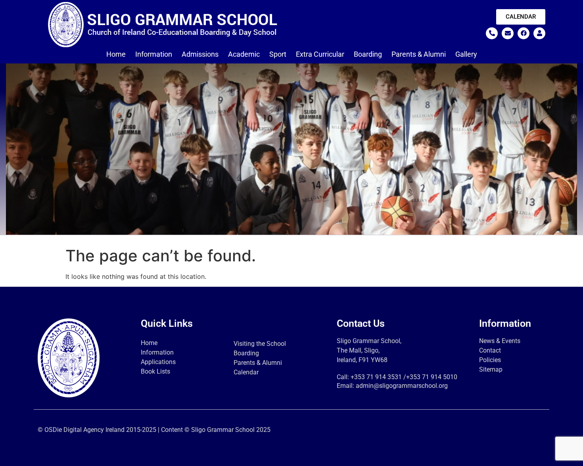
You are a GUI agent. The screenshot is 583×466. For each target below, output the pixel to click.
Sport (277, 54)
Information (153, 54)
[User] (539, 33)
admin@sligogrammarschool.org (402, 385)
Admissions (200, 54)
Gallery (466, 54)
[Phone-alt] (492, 33)
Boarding (368, 54)
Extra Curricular (320, 54)
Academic (244, 54)
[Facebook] (523, 33)
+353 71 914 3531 (376, 377)
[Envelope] (508, 33)
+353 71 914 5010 (431, 377)
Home (116, 54)
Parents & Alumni (418, 54)
